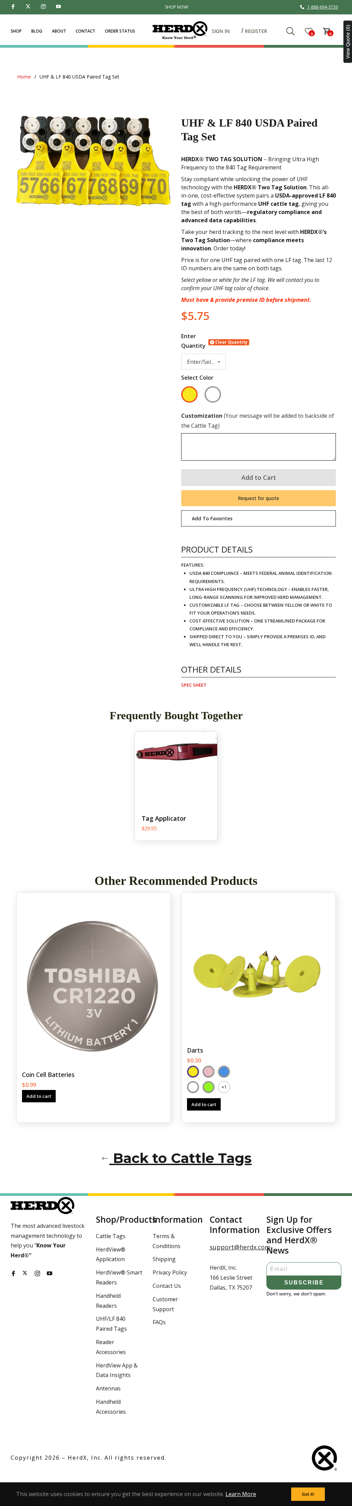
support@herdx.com (233, 1247)
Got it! (308, 1494)
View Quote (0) (347, 42)
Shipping (164, 1259)
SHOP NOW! (176, 7)
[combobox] (203, 362)
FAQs (159, 1322)
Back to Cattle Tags (180, 1158)
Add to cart (38, 1096)
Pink (208, 1072)
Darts (195, 1050)
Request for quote (258, 498)
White (213, 394)
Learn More (241, 1494)
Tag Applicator (164, 818)
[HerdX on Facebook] (14, 7)
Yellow (189, 394)
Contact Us (167, 1286)
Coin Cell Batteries (48, 1074)
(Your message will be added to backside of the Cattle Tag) (257, 420)
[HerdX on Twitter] (29, 7)
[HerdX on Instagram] (44, 7)
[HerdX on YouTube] (59, 7)
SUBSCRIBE (304, 1282)
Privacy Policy (170, 1272)
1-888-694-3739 (322, 7)
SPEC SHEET (194, 685)
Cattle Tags (110, 1236)
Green (208, 1087)
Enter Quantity (193, 341)
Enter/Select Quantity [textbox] (205, 362)
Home (24, 76)
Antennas (108, 1388)
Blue (224, 1072)
